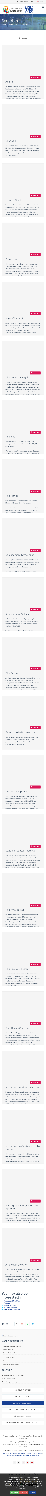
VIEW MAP (23, 38)
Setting (32, 1493)
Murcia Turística (8, 1349)
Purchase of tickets (24, 1403)
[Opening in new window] (23, 1336)
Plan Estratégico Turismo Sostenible (24, 1423)
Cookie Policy (10, 1485)
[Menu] (42, 7)
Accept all (14, 1493)
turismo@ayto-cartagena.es (12, 1382)
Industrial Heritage (10, 1307)
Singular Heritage (10, 1305)
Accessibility (11, 1455)
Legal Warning (15, 1453)
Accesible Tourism (24, 1416)
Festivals (7, 1303)
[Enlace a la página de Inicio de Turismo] (28, 8)
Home (4, 24)
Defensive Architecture (12, 1309)
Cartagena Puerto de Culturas (12, 1346)
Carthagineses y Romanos (11, 1364)
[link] (12, 8)
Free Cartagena (24, 1396)
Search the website (32, 1455)
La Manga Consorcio (9, 1357)
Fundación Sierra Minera (10, 1353)
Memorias (20, 1455)
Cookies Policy (37, 1453)
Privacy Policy (26, 1453)
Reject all (24, 1493)
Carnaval (5, 1361)
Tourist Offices (23, 1)
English (41, 1)
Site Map (6, 1453)
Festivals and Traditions (12, 1301)
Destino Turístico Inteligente (24, 1409)
